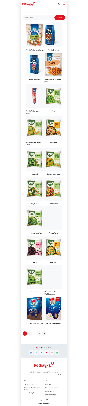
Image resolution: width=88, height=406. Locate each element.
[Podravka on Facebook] (44, 400)
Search (60, 17)
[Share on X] (41, 352)
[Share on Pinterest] (46, 352)
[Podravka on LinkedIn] (41, 400)
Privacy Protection (51, 388)
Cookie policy (49, 391)
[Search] (59, 4)
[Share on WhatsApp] (57, 352)
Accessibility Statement (32, 393)
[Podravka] (28, 5)
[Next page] (44, 333)
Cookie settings (50, 394)
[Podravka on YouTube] (47, 400)
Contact (48, 384)
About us (48, 381)
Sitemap (27, 381)
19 (39, 333)
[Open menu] (64, 4)
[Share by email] (52, 352)
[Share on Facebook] (36, 352)
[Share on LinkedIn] (31, 352)
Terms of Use (28, 384)
